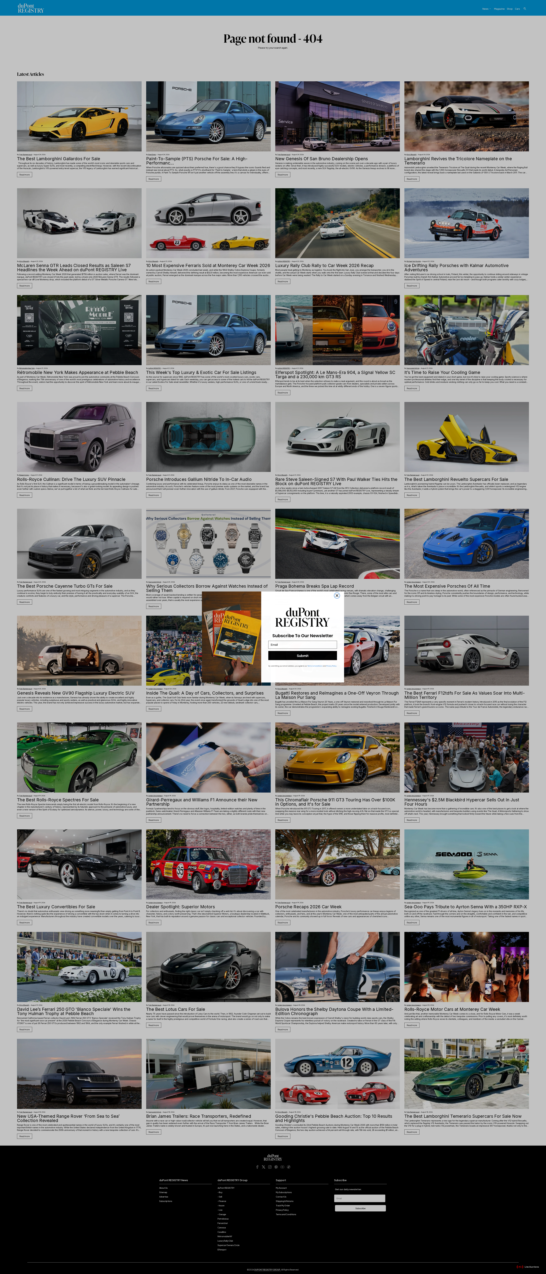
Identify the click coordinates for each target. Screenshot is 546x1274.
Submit (303, 655)
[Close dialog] (337, 595)
